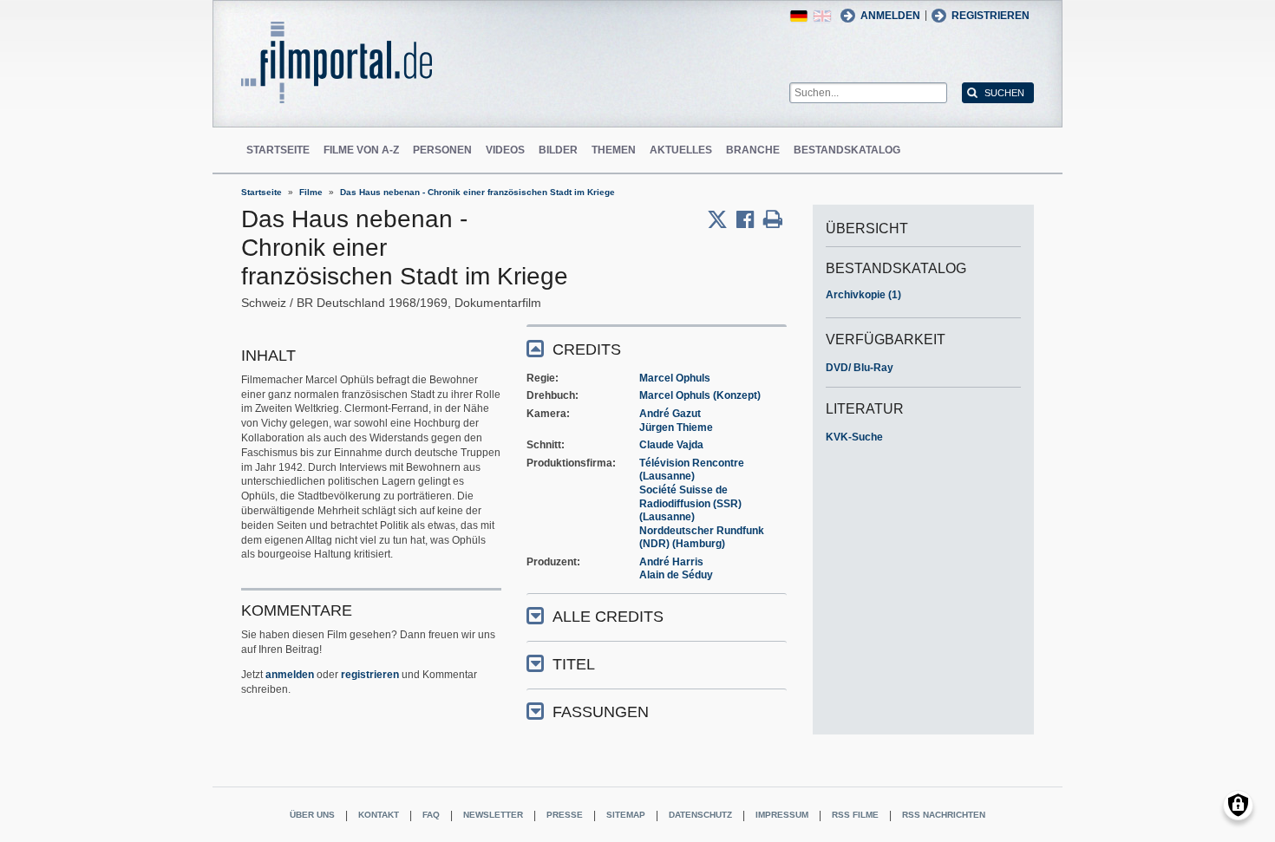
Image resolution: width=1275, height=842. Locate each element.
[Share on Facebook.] (749, 219)
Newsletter (493, 814)
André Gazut (670, 414)
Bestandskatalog (847, 150)
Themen (614, 150)
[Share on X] (721, 219)
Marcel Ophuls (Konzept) (700, 395)
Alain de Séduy (676, 575)
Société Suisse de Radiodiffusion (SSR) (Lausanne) (690, 503)
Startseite (278, 150)
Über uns (312, 814)
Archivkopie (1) (863, 295)
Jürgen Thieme (676, 427)
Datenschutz (700, 814)
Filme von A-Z (361, 150)
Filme (311, 192)
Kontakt (378, 814)
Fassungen (600, 712)
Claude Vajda (671, 445)
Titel (573, 664)
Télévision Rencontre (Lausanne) (691, 470)
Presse (564, 814)
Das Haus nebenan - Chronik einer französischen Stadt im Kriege (477, 192)
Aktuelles (681, 150)
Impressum (781, 814)
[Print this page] (772, 219)
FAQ (431, 814)
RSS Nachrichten (943, 814)
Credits (586, 349)
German (798, 16)
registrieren (370, 675)
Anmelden (890, 16)
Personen (442, 150)
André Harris (671, 562)
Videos (505, 150)
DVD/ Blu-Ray (859, 368)
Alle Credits (608, 616)
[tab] (656, 348)
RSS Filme (855, 814)
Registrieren (990, 16)
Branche (753, 150)
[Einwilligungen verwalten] (1238, 805)
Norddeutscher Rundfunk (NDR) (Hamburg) (701, 538)
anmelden (289, 675)
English (822, 16)
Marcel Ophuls (674, 378)
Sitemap (625, 814)
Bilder (558, 150)
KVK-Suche (854, 437)
